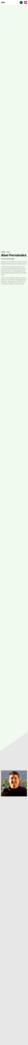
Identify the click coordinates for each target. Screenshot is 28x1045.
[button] (25, 2)
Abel (3, 2)
